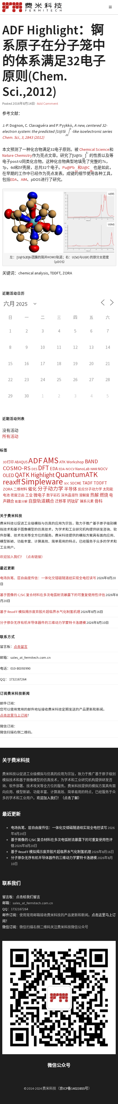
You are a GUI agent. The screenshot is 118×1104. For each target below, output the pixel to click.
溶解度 (84, 495)
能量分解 (21, 501)
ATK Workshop (71, 461)
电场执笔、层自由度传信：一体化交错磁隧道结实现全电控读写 (48, 578)
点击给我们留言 (28, 897)
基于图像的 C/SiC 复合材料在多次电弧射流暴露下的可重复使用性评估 (52, 595)
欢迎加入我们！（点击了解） (59, 798)
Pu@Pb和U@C (77, 167)
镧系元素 (87, 501)
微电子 (40, 495)
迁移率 (60, 501)
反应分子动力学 (90, 489)
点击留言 (20, 646)
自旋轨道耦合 (41, 501)
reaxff (11, 481)
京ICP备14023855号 (74, 1088)
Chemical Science (94, 149)
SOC (66, 483)
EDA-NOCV (66, 469)
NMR (94, 469)
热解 (94, 495)
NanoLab (82, 468)
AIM (24, 179)
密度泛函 (17, 495)
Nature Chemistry (17, 155)
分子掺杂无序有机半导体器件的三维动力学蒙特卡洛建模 (43, 622)
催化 (32, 489)
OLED (8, 475)
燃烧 (104, 495)
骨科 (99, 501)
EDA (13, 179)
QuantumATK (77, 474)
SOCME (75, 483)
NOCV (102, 468)
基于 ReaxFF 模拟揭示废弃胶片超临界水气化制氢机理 (40, 612)
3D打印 (8, 462)
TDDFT (100, 483)
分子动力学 (50, 489)
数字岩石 (53, 495)
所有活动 (10, 436)
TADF (87, 483)
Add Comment (47, 103)
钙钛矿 (73, 501)
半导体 (70, 489)
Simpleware (42, 481)
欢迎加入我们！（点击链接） (22, 557)
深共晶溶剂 (69, 495)
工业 (29, 495)
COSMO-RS (17, 468)
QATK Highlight (35, 475)
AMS (50, 460)
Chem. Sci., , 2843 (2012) (23, 137)
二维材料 (20, 489)
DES (34, 469)
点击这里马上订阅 (13, 715)
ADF (35, 460)
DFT (43, 468)
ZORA (8, 489)
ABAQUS (21, 462)
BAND (91, 461)
